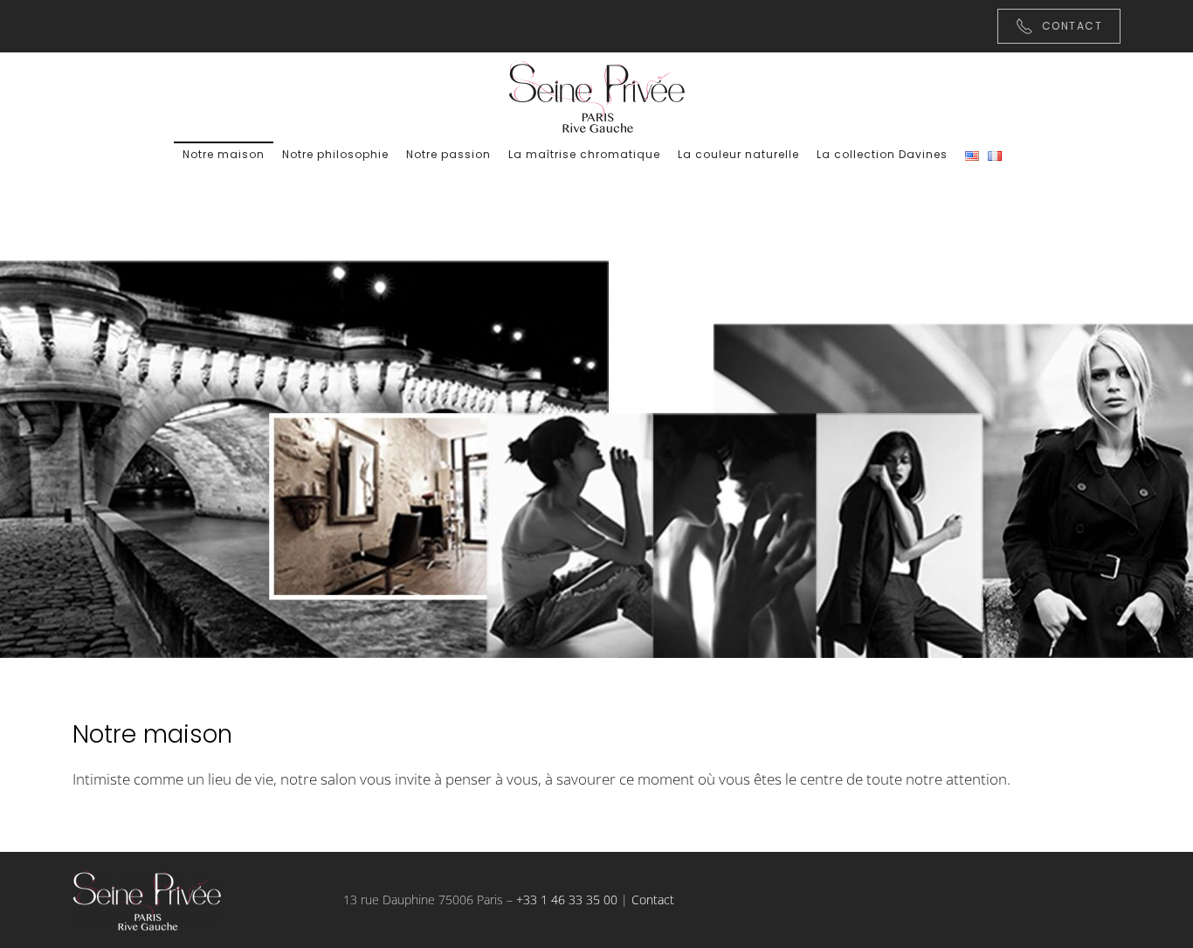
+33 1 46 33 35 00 (566, 899)
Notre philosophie (335, 154)
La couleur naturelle (738, 154)
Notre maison (224, 154)
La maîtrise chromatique (584, 154)
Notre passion (448, 154)
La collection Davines (882, 154)
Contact (1072, 25)
